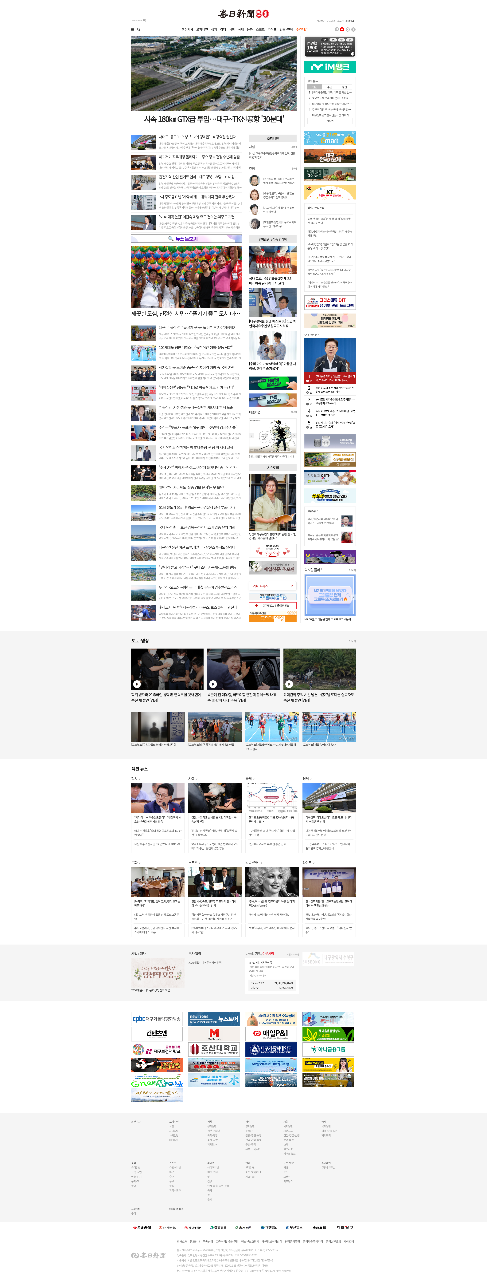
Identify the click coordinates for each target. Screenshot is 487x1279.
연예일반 (250, 1167)
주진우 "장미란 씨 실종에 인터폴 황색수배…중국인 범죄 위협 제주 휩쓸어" (350, 109)
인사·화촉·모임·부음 (218, 1185)
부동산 (248, 1130)
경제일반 (250, 1126)
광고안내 (195, 1241)
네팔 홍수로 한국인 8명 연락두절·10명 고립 (157, 844)
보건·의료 (288, 1140)
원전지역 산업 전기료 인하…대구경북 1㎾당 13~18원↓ (198, 177)
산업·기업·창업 (253, 1140)
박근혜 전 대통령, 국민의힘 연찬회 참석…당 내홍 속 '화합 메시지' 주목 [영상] (241, 697)
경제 (223, 29)
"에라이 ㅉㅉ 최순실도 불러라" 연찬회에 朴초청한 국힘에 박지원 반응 (157, 819)
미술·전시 (136, 1176)
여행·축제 (212, 1172)
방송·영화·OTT (253, 1172)
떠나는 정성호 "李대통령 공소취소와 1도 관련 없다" (157, 833)
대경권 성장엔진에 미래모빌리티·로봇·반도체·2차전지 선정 (328, 833)
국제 (241, 29)
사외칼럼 (173, 1135)
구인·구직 (250, 1144)
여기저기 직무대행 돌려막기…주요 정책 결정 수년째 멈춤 (199, 157)
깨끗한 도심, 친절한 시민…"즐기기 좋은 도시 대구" (186, 313)
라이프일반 (213, 1167)
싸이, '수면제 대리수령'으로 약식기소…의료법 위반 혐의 (322, 521)
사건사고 (288, 1130)
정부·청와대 (213, 1130)
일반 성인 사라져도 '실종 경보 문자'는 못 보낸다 (192, 487)
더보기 (294, 146)
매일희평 (173, 1140)
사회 (232, 29)
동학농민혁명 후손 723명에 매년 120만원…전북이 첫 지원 (336, 413)
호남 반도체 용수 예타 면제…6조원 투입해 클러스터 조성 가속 (343, 98)
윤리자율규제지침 (313, 1241)
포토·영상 (288, 1163)
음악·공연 (136, 1172)
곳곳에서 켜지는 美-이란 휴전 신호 (267, 844)
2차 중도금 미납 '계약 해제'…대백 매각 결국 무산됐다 (197, 196)
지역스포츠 (175, 1190)
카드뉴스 (288, 1181)
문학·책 (135, 1181)
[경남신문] (193, 1227)
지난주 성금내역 (258, 975)
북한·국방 (212, 1140)
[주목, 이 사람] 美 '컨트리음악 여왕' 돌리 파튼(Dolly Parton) (271, 903)
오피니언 (202, 29)
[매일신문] (142, 1227)
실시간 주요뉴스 (315, 207)
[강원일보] (167, 1228)
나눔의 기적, (259, 953)
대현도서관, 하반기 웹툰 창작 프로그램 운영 (156, 917)
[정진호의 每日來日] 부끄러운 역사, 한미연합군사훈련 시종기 (278, 181)
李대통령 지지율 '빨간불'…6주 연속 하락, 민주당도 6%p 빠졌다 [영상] (335, 378)
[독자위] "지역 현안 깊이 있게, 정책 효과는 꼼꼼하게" (157, 903)
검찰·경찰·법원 (291, 1135)
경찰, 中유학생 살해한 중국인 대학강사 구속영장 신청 (213, 819)
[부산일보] (294, 1227)
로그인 (340, 21)
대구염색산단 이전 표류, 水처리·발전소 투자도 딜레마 (197, 547)
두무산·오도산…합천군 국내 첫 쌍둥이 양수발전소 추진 (198, 587)
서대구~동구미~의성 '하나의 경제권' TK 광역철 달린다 (197, 137)
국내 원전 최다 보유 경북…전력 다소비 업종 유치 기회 (197, 527)
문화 (250, 29)
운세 (209, 1199)
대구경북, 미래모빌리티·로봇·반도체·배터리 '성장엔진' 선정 (329, 819)
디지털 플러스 (313, 569)
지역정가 (211, 1144)
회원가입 (349, 21)
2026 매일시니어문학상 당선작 (205, 963)
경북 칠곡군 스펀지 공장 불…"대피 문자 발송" (329, 930)
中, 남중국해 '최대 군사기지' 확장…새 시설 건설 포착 (271, 833)
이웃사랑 (288, 1149)
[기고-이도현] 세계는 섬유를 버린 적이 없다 (278, 210)
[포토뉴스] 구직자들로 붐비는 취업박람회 (153, 745)
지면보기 (321, 21)
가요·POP (250, 1176)
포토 (285, 1172)
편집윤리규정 (292, 1241)
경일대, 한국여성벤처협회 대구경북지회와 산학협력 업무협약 (328, 917)
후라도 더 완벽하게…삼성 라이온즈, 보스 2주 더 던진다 (198, 607)
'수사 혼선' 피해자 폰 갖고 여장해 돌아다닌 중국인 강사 (197, 467)
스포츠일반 (175, 1167)
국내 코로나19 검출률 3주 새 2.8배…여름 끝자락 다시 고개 (270, 281)
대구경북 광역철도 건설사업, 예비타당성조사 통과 (337, 115)
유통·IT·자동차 (252, 1149)
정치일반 (211, 1126)
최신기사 (187, 29)
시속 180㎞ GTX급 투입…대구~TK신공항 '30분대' (214, 118)
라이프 (272, 29)
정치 (214, 29)
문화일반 (135, 1167)
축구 (171, 1176)
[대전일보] (269, 1227)
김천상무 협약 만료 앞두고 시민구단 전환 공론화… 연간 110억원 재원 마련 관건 (213, 917)
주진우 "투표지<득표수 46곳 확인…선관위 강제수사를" (198, 427)
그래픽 (286, 1176)
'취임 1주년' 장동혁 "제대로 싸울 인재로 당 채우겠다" (196, 387)
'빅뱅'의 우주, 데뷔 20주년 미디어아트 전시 (271, 928)
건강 (209, 1181)
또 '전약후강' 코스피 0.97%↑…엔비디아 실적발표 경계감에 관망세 (328, 846)
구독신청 (208, 1241)
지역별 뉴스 (289, 1153)
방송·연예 (286, 29)
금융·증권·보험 (253, 1135)
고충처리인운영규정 (227, 1241)
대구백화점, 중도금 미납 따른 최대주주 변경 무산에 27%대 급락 (344, 104)
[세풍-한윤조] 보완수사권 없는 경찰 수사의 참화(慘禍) (278, 195)
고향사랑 (135, 1208)
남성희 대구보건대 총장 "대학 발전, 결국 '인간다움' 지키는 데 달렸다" (272, 536)
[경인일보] (218, 1227)
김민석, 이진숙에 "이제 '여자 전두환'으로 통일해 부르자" (335, 424)
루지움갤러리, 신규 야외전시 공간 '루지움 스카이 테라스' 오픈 (156, 930)
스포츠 (260, 29)
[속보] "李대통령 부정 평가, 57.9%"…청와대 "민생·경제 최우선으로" (329, 259)
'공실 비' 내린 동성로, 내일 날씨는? (323, 619)
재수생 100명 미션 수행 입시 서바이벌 (268, 915)
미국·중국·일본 (329, 1130)
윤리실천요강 (333, 1241)
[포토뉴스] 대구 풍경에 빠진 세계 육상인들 (211, 745)
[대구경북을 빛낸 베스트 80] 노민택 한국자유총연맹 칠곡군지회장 (272, 323)
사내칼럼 (173, 1130)
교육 (285, 1144)
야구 (171, 1172)
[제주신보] (345, 1227)
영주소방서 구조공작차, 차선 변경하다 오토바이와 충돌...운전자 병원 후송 (214, 846)
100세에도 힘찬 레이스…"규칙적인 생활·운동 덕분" (196, 347)
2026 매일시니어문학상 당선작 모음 (150, 990)
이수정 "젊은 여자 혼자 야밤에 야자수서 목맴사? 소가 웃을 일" (323, 537)
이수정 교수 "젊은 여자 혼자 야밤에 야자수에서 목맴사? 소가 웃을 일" (329, 272)
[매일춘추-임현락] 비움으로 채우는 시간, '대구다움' (279, 224)
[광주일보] (243, 1227)
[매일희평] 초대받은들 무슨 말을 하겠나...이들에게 (273, 456)
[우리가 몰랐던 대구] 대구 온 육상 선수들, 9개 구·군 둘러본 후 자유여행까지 (350, 92)
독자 (209, 1190)
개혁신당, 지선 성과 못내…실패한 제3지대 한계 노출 (196, 407)
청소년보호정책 (250, 1241)
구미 (133, 1213)
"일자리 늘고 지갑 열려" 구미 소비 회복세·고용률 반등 (197, 567)
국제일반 (326, 1126)
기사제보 (331, 21)
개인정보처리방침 (272, 1241)
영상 (285, 1167)
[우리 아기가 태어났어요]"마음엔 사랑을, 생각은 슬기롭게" (272, 366)
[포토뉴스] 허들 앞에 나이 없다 (319, 745)
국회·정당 (212, 1135)
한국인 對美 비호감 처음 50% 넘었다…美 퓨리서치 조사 (271, 819)
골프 (171, 1185)
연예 (247, 1163)
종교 (133, 1185)
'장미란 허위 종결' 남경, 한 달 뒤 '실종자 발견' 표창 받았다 (214, 833)
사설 (171, 1126)
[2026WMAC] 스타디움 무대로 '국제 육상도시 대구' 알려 (214, 930)
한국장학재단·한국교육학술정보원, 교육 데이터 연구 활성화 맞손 (329, 903)
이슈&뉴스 (312, 511)
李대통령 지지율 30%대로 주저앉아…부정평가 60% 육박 (335, 401)
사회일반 (288, 1126)
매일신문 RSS (176, 1208)
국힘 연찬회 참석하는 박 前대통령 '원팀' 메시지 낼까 (196, 447)
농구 (171, 1181)
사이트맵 (349, 1241)
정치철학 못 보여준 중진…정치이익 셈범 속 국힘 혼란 (196, 367)
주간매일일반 (328, 1167)
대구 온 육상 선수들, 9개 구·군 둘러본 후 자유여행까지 (197, 327)
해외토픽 (326, 1135)
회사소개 (182, 1241)
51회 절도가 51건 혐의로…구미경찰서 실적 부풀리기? (197, 507)
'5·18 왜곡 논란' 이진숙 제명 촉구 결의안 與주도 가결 (196, 216)
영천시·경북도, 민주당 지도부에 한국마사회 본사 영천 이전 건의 (213, 903)
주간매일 (302, 29)
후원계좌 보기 (293, 954)
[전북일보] (319, 1227)
